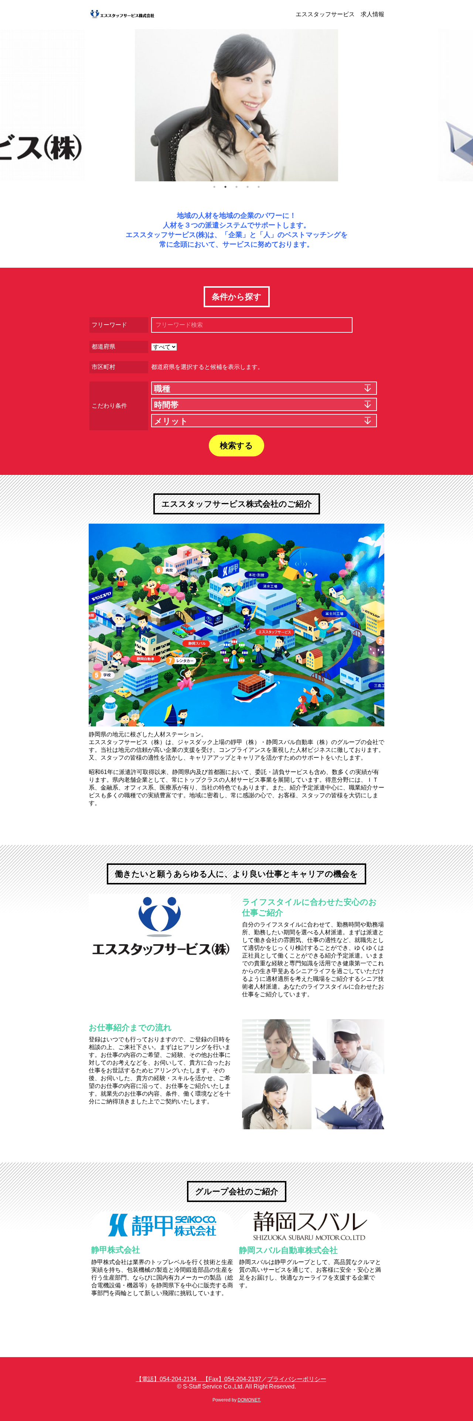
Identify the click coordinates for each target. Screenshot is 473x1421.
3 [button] (236, 187)
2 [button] (225, 187)
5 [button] (258, 187)
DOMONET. (249, 1400)
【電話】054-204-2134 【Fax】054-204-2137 (198, 1379)
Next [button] (462, 105)
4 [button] (247, 187)
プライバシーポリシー (296, 1379)
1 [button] (214, 187)
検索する (236, 445)
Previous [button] (9, 105)
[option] (236, 105)
